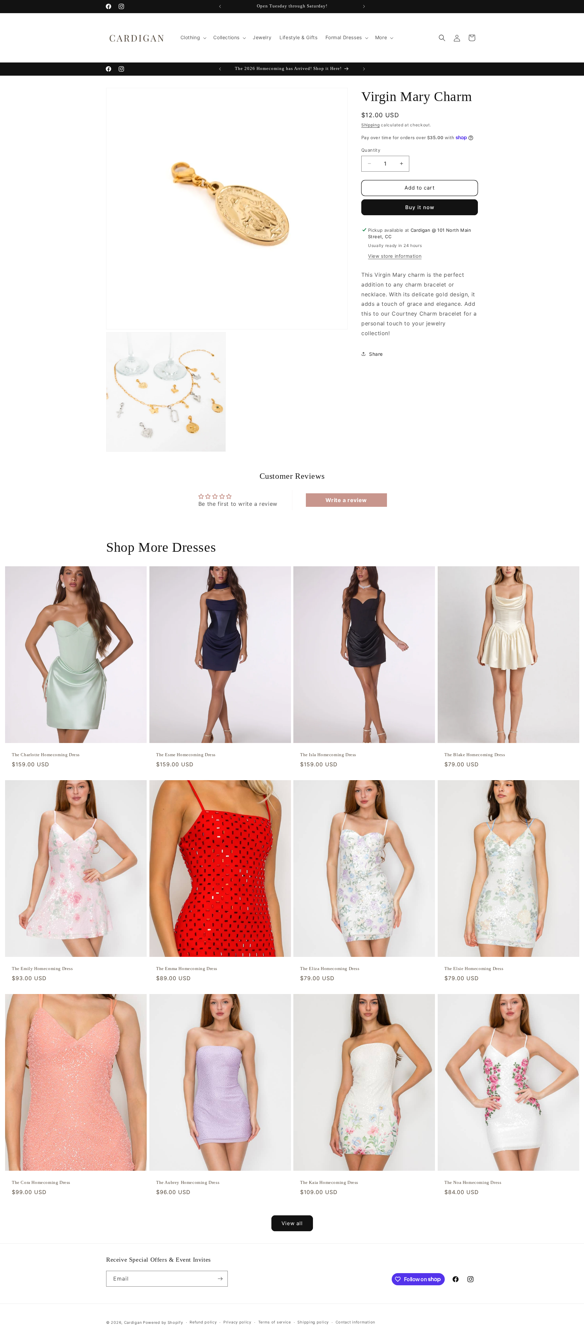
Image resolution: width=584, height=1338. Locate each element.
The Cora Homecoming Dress (41, 1182)
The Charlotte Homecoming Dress (46, 754)
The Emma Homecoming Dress (186, 968)
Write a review (346, 500)
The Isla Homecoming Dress (328, 754)
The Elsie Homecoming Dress (474, 968)
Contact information (355, 1322)
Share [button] (376, 354)
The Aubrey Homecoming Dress (187, 1182)
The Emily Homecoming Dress (42, 968)
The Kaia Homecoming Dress (329, 1182)
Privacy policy (237, 1322)
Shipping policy (313, 1322)
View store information (394, 256)
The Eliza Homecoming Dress (330, 968)
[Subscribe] (220, 1279)
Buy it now (419, 207)
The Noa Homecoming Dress (472, 1182)
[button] (193, 37)
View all (292, 1223)
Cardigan (133, 1322)
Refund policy (203, 1322)
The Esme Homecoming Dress (186, 754)
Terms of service (274, 1322)
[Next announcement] (364, 6)
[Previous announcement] (220, 6)
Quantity (370, 150)
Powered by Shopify (163, 1322)
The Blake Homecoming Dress (474, 754)
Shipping (370, 124)
